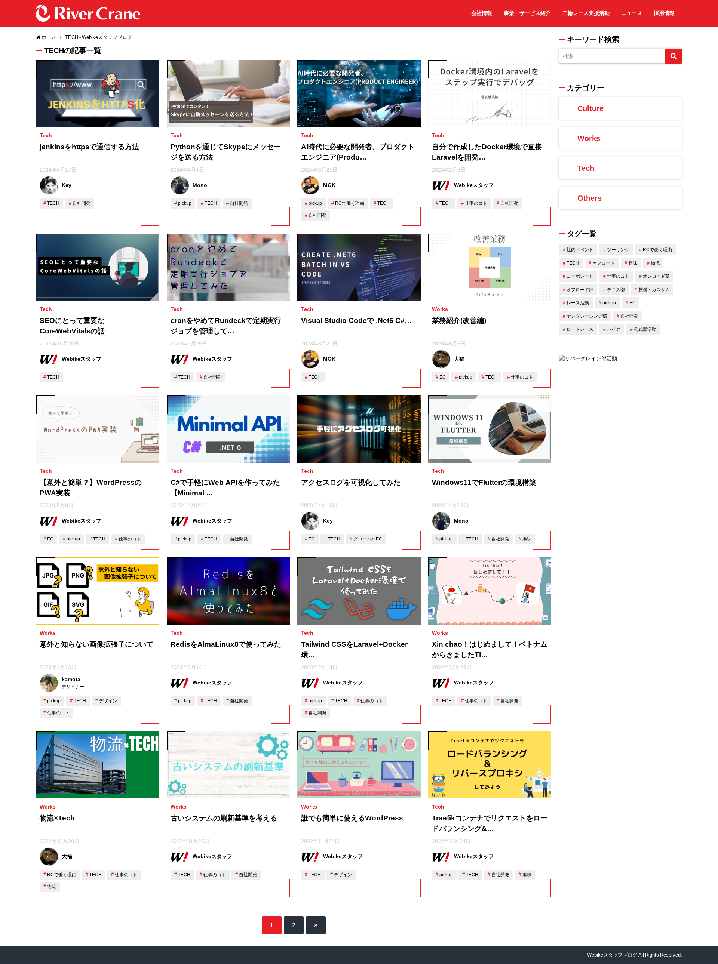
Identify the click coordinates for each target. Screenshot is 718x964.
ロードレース (580, 329)
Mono (200, 185)
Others (589, 198)
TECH (53, 203)
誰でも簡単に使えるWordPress (352, 818)
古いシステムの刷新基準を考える (224, 818)
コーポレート (580, 276)
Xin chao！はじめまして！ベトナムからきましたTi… (489, 650)
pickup (184, 203)
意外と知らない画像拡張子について (96, 644)
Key (66, 185)
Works (440, 309)
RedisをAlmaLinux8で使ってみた (226, 644)
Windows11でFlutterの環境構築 (484, 482)
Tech (46, 135)
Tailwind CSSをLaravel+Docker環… (354, 650)
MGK (329, 185)
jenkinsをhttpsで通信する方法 (89, 146)
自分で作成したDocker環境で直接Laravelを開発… (487, 152)
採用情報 (664, 13)
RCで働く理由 (349, 203)
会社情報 (481, 13)
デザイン (108, 701)
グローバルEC (367, 539)
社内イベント (580, 249)
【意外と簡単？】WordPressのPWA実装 (91, 488)
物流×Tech (57, 818)
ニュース (631, 13)
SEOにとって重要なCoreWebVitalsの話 (72, 326)
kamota (71, 679)
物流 (51, 886)
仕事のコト (476, 203)
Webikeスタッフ (474, 185)
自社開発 (81, 203)
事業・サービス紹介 (527, 13)
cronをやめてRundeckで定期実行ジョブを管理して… (226, 326)
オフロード (603, 263)
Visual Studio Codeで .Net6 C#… (356, 320)
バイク (613, 329)
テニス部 (616, 289)
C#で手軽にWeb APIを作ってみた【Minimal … (225, 488)
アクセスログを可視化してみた (351, 482)
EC (442, 377)
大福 (459, 358)
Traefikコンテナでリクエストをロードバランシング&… (489, 823)
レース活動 (578, 303)
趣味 (526, 539)
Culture (590, 108)
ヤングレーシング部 (587, 316)
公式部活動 (645, 329)
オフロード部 (580, 289)
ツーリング (618, 249)
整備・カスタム (654, 289)
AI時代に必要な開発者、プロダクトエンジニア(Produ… (358, 152)
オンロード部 (656, 276)
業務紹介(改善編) (459, 320)
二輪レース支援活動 (586, 13)
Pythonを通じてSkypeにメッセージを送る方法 (226, 152)
